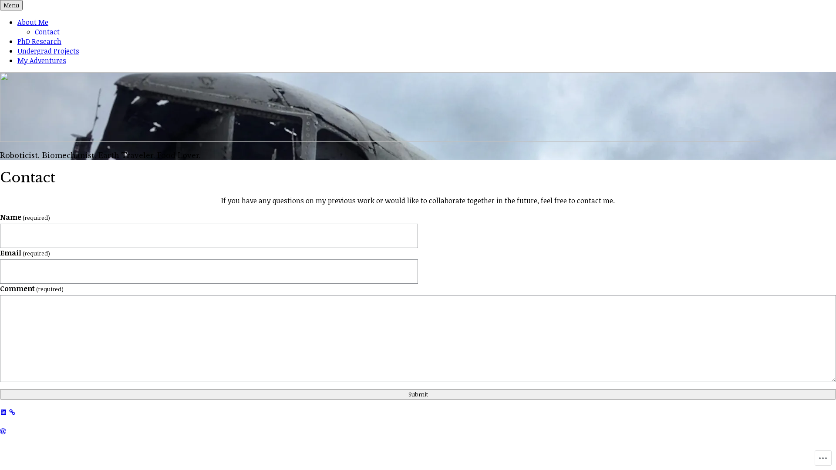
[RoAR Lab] (12, 411)
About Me (32, 22)
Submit (418, 394)
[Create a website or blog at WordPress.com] (3, 431)
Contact (47, 32)
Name (25, 217)
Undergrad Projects (48, 51)
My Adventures (41, 60)
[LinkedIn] (3, 411)
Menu (11, 5)
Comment (32, 288)
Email (25, 253)
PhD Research (39, 41)
